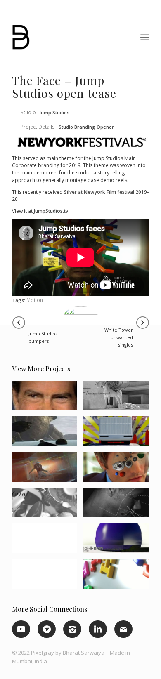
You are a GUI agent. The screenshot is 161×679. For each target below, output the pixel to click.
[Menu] (144, 37)
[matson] (119, 577)
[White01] (119, 399)
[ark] (47, 434)
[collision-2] (119, 541)
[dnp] (119, 434)
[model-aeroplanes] (119, 506)
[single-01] (47, 506)
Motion (34, 300)
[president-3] (47, 399)
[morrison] (47, 577)
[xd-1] (47, 541)
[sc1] (47, 470)
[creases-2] (119, 470)
